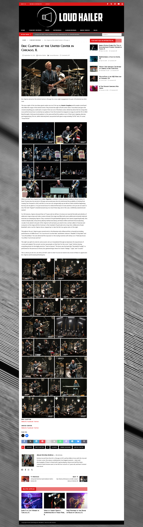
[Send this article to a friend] (48, 441)
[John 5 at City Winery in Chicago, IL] (31, 500)
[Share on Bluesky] (78, 441)
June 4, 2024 (104, 80)
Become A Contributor (36, 4)
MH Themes (53, 523)
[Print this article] (54, 441)
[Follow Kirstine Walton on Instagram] (27, 470)
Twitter (36, 422)
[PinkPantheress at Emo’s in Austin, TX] (94, 59)
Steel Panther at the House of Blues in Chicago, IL (76, 511)
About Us (23, 4)
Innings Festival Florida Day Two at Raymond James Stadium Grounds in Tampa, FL (110, 47)
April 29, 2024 (104, 61)
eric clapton (39, 447)
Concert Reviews (35, 30)
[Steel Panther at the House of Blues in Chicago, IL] (76, 500)
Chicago (29, 447)
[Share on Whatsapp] (60, 441)
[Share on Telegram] (72, 441)
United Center (78, 447)
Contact (48, 4)
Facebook (30, 422)
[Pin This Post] (42, 441)
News (47, 30)
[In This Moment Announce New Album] (94, 88)
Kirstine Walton (42, 55)
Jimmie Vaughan (65, 447)
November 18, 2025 (105, 70)
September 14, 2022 (29, 55)
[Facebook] (107, 4)
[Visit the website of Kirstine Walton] (22, 470)
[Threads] (122, 4)
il (47, 447)
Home (23, 30)
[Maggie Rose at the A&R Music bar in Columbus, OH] (94, 79)
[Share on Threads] (84, 441)
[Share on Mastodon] (66, 441)
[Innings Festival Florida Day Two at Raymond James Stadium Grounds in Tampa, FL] (94, 47)
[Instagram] (115, 4)
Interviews (57, 30)
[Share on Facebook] (24, 441)
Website (24, 422)
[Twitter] (111, 4)
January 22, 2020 (104, 90)
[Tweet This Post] (30, 441)
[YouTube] (118, 4)
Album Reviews (70, 30)
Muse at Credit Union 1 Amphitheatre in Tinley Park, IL (54, 512)
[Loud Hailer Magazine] (67, 27)
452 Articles (59, 455)
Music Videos (85, 30)
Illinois (54, 447)
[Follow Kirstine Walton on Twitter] (31, 470)
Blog (95, 30)
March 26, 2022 (104, 51)
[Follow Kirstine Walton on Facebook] (24, 470)
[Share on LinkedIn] (36, 441)
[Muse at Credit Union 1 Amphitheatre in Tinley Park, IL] (54, 500)
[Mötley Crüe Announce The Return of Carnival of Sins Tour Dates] (94, 69)
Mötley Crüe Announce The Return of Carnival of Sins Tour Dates (110, 67)
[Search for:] (112, 35)
